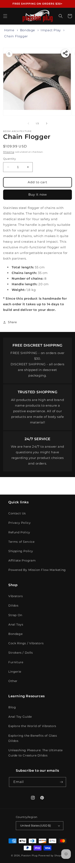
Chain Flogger (16, 36)
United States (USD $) (35, 825)
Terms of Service (21, 542)
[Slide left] (28, 123)
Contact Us (17, 513)
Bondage (27, 30)
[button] (5, 16)
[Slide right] (46, 123)
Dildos (13, 605)
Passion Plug (29, 855)
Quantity (9, 158)
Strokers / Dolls (20, 652)
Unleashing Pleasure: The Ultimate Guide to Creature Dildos (35, 752)
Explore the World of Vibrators (32, 726)
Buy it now (37, 194)
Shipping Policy (20, 551)
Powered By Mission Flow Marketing (37, 570)
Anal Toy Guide (20, 717)
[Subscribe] (61, 782)
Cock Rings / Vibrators (26, 643)
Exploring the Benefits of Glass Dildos (32, 738)
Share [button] (12, 322)
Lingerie (14, 671)
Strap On (15, 615)
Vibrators (15, 596)
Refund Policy (19, 532)
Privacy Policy (19, 523)
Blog (12, 707)
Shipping (8, 152)
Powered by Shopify (51, 855)
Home (9, 30)
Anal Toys (15, 624)
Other (13, 681)
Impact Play (51, 30)
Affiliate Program (22, 560)
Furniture (15, 662)
